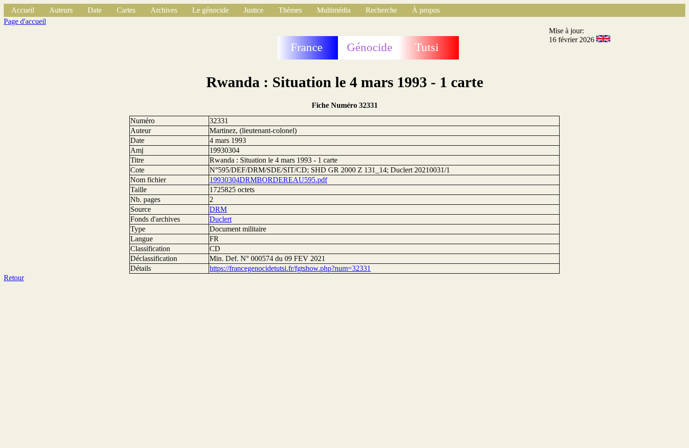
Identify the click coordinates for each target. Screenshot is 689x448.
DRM (218, 209)
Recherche (381, 10)
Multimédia (334, 10)
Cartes (126, 10)
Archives (163, 10)
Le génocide (210, 10)
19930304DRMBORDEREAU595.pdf (268, 180)
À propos (426, 10)
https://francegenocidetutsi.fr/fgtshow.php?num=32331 (290, 268)
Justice (253, 10)
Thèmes (290, 10)
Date (95, 10)
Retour (14, 278)
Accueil (22, 10)
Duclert (221, 219)
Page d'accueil (25, 21)
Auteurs (61, 10)
